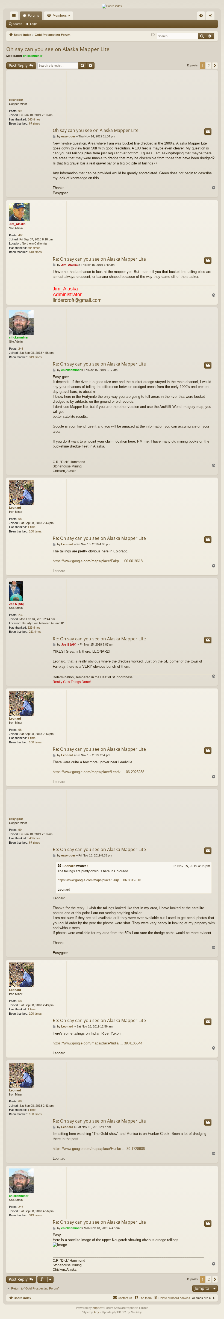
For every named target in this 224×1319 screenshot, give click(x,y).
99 (20, 111)
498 (20, 235)
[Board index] (112, 6)
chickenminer (32, 55)
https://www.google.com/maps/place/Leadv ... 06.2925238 (98, 772)
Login (33, 23)
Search (17, 23)
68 (20, 518)
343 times (34, 119)
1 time (32, 527)
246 (20, 348)
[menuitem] (201, 15)
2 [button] (209, 65)
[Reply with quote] (207, 131)
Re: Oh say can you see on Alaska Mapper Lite (99, 259)
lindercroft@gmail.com (77, 300)
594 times (34, 247)
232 (20, 615)
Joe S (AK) (16, 603)
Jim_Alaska (17, 224)
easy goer (16, 99)
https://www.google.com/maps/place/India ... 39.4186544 (97, 1043)
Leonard (15, 507)
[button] (215, 65)
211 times (35, 631)
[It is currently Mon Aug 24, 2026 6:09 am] (153, 35)
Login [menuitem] (211, 17)
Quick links (15, 17)
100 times (35, 531)
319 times (35, 357)
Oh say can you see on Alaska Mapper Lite (58, 49)
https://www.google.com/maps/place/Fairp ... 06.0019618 (98, 561)
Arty (96, 1312)
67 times (34, 123)
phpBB (97, 1307)
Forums (33, 15)
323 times (34, 627)
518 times (35, 252)
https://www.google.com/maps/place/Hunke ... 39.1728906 (99, 1149)
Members (60, 15)
